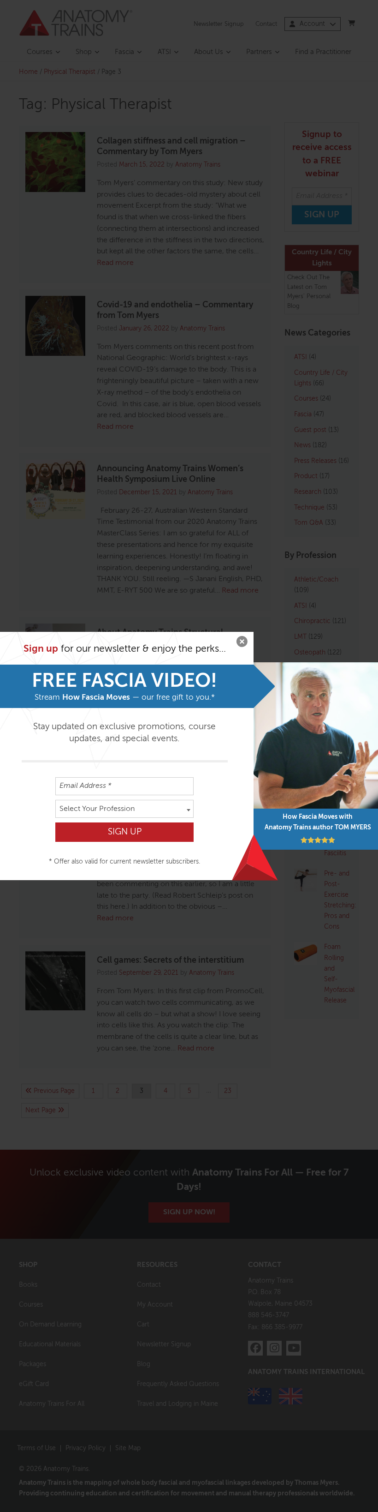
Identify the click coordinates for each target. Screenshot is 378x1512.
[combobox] (124, 809)
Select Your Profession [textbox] (97, 809)
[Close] (242, 643)
